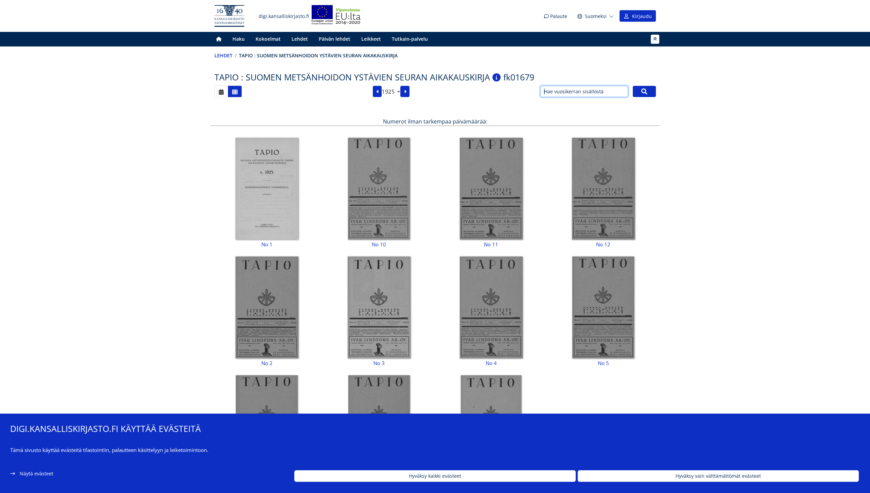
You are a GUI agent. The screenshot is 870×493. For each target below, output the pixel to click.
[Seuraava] (405, 91)
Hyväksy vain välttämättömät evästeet (718, 476)
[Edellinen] (377, 91)
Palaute (558, 16)
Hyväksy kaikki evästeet (435, 476)
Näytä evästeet (36, 473)
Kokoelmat (268, 39)
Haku (238, 39)
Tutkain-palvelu (410, 39)
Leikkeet (371, 39)
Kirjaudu (640, 16)
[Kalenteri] (221, 91)
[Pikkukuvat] (235, 91)
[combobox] (391, 92)
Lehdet (300, 39)
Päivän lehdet (334, 39)
